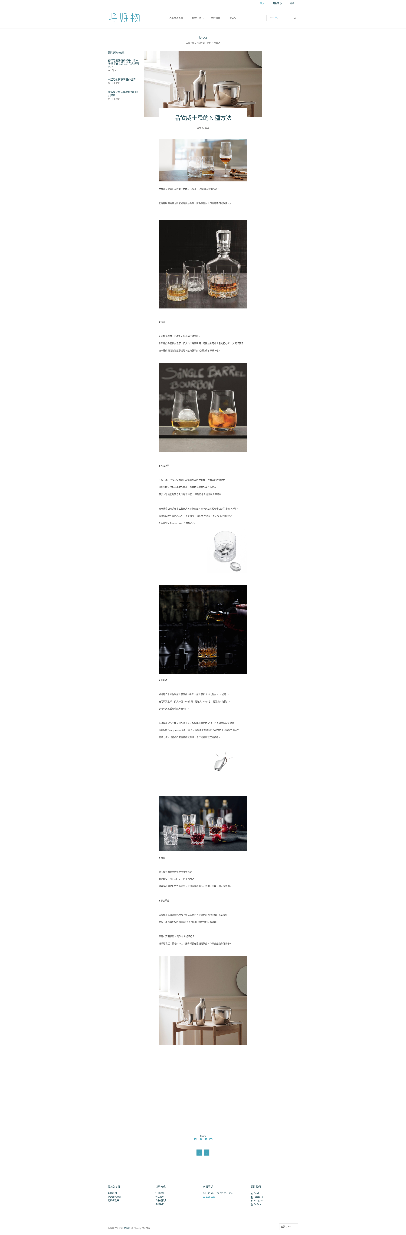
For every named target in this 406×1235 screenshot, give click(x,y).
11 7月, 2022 (113, 70)
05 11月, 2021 (114, 99)
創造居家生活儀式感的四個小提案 (123, 94)
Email (256, 1193)
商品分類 (196, 17)
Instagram (258, 1200)
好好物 (127, 1228)
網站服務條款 (114, 1197)
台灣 (287, 1226)
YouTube (257, 1204)
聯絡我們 (159, 1204)
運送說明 (159, 1197)
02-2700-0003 (209, 1197)
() (277, 3)
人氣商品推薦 (176, 17)
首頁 (188, 43)
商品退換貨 (161, 1200)
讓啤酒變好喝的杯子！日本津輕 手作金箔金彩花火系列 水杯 (123, 64)
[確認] (295, 18)
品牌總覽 (215, 17)
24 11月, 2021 (114, 83)
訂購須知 (159, 1193)
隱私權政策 (113, 1200)
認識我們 (112, 1193)
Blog (233, 17)
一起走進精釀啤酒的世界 (122, 79)
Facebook (258, 1197)
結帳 (292, 3)
